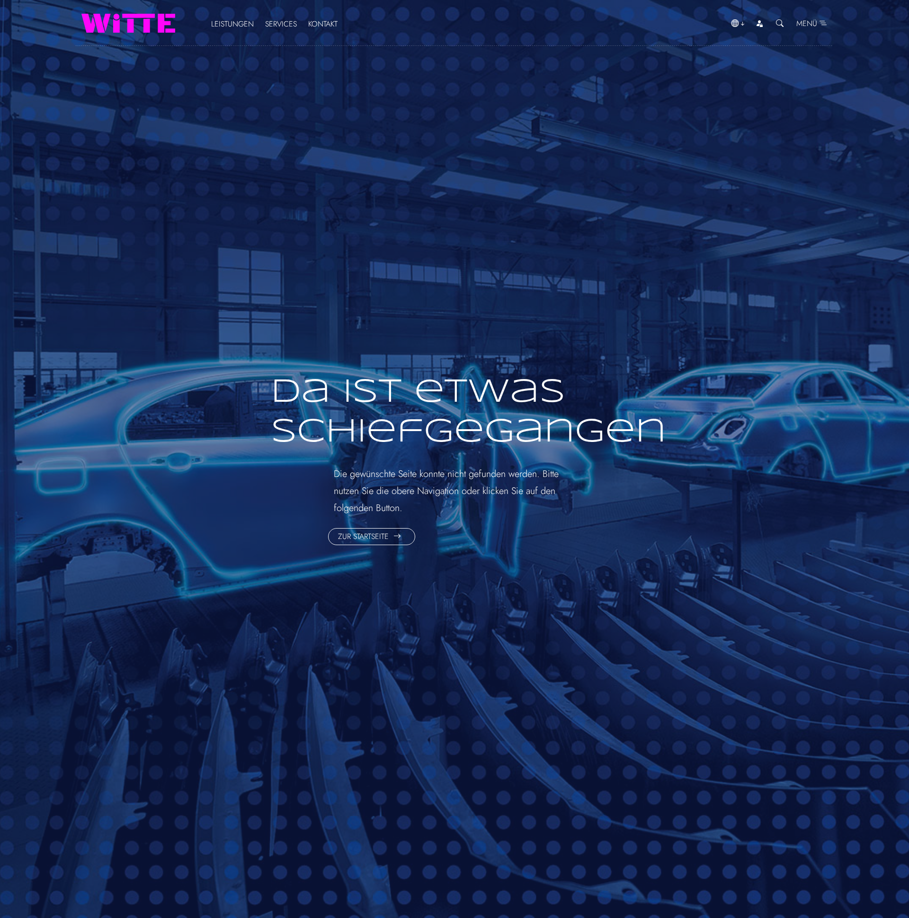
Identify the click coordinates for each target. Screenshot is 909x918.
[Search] (780, 24)
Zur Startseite (364, 536)
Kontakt (323, 23)
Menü (808, 23)
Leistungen (232, 23)
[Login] (759, 24)
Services (281, 23)
